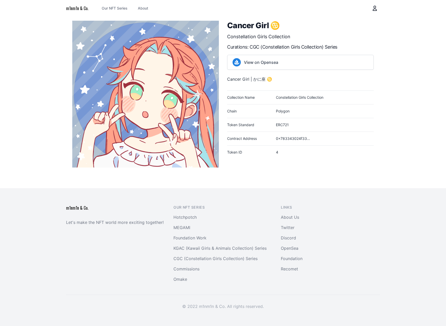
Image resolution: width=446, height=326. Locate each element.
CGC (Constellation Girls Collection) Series (293, 47)
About (143, 8)
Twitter (287, 227)
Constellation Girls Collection (258, 36)
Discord (288, 237)
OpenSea (289, 248)
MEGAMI (181, 227)
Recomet (289, 268)
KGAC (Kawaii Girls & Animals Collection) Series (220, 248)
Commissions (186, 268)
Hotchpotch (185, 217)
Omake (180, 279)
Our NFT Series (115, 8)
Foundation (291, 258)
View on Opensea (261, 62)
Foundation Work (189, 237)
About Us (290, 217)
